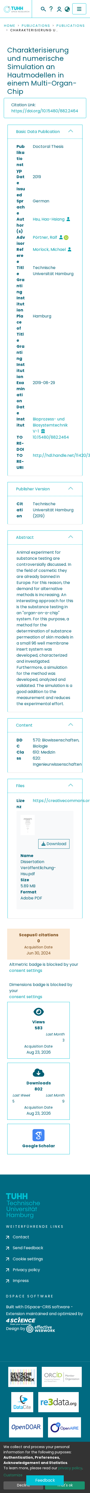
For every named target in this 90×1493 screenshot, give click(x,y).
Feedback (45, 1480)
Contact (21, 1237)
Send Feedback (28, 1248)
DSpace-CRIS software (47, 1307)
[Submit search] (43, 8)
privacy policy (70, 1468)
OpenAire (64, 1427)
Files (20, 786)
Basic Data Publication (38, 132)
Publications (36, 25)
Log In (59, 8)
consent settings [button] (25, 970)
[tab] (45, 132)
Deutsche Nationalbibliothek (22, 1376)
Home (10, 25)
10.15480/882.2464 (51, 437)
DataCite (22, 1402)
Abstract (25, 537)
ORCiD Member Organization (61, 1376)
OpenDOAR (26, 1427)
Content (24, 725)
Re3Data (58, 1402)
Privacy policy (26, 1270)
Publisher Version (33, 489)
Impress (21, 1281)
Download (56, 844)
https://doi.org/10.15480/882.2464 (44, 111)
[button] (67, 9)
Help (51, 8)
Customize (13, 1475)
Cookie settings (28, 1259)
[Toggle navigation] (79, 8)
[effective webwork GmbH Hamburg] (40, 1329)
